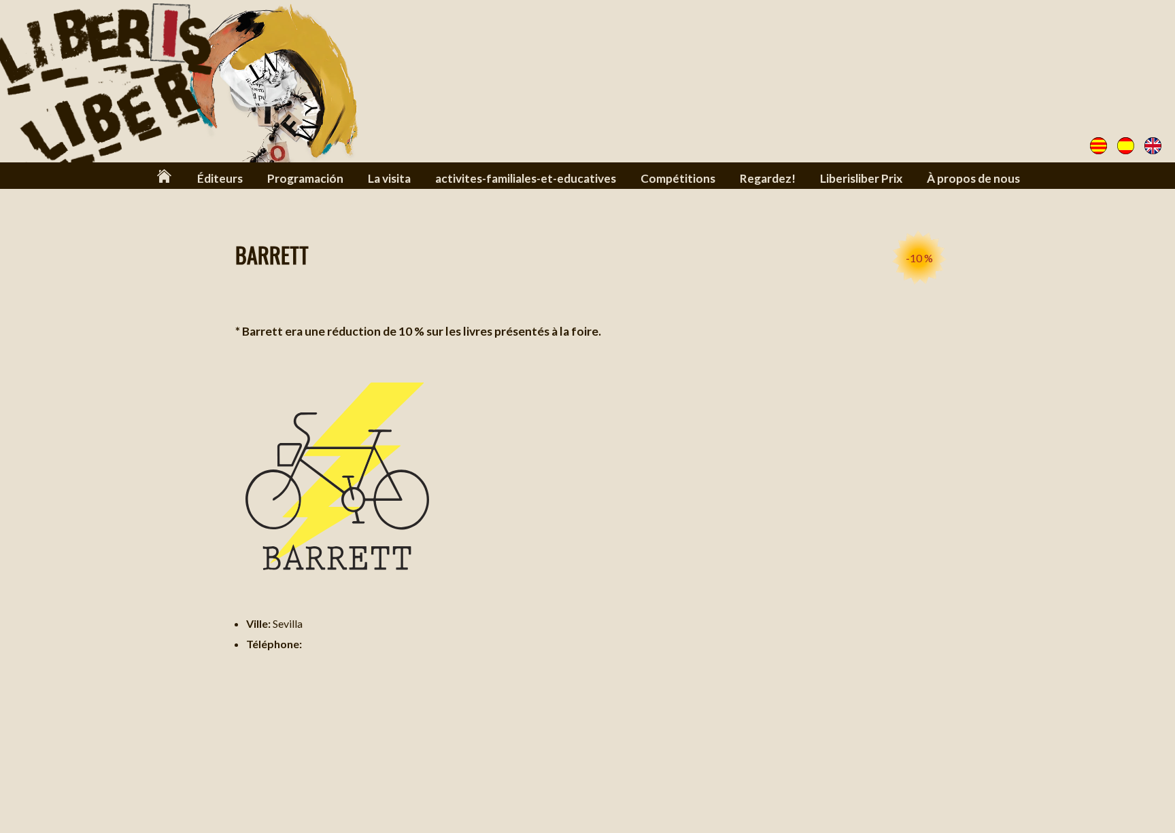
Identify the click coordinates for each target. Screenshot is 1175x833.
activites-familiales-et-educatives (525, 178)
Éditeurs (220, 178)
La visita (389, 178)
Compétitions (678, 178)
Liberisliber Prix (861, 178)
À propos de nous (973, 178)
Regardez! (768, 178)
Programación (305, 178)
